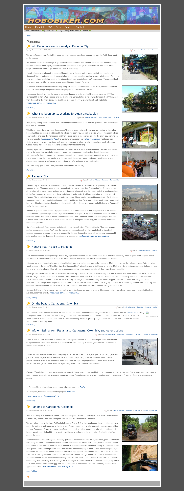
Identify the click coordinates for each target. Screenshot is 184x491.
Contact (80, 27)
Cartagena (120, 334)
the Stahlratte (132, 312)
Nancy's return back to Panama (51, 246)
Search (68, 27)
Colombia (140, 307)
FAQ (49, 27)
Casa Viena (70, 392)
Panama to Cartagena (150, 334)
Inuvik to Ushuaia (144, 50)
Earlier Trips (50, 31)
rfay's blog (30, 107)
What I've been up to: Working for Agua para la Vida (64, 113)
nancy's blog (31, 297)
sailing (155, 307)
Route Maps (74, 31)
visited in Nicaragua (92, 139)
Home (28, 27)
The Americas (36, 31)
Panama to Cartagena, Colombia (52, 406)
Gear (58, 27)
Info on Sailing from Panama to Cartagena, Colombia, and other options (77, 330)
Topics (85, 31)
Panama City (39, 176)
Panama (155, 50)
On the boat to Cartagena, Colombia (54, 303)
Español (39, 27)
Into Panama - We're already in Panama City (60, 46)
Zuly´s (82, 387)
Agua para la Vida (105, 117)
